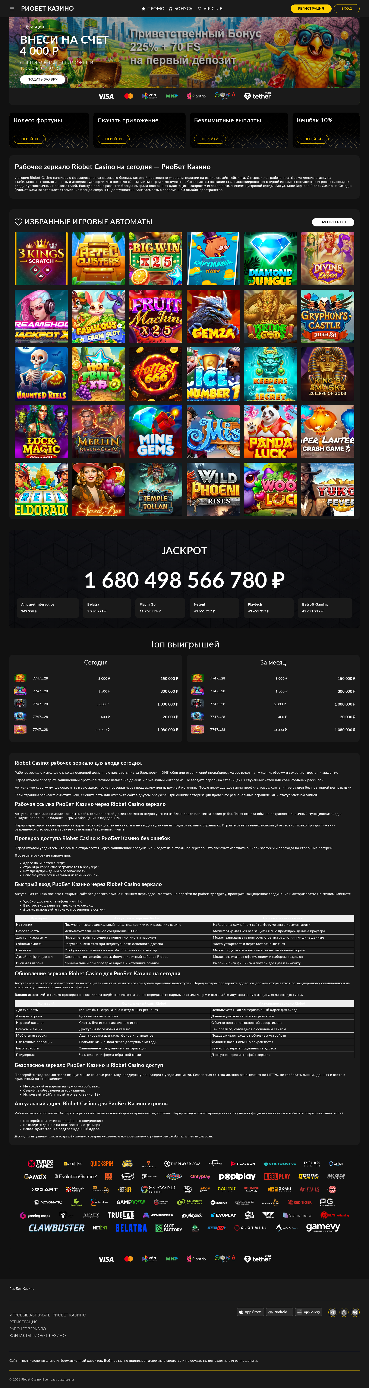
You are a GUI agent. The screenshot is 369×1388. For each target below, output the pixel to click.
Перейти (29, 139)
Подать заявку (43, 79)
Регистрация (311, 8)
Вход (346, 8)
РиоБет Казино (47, 9)
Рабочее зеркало (27, 1329)
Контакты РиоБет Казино (37, 1336)
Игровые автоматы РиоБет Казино (47, 1315)
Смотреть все (333, 222)
